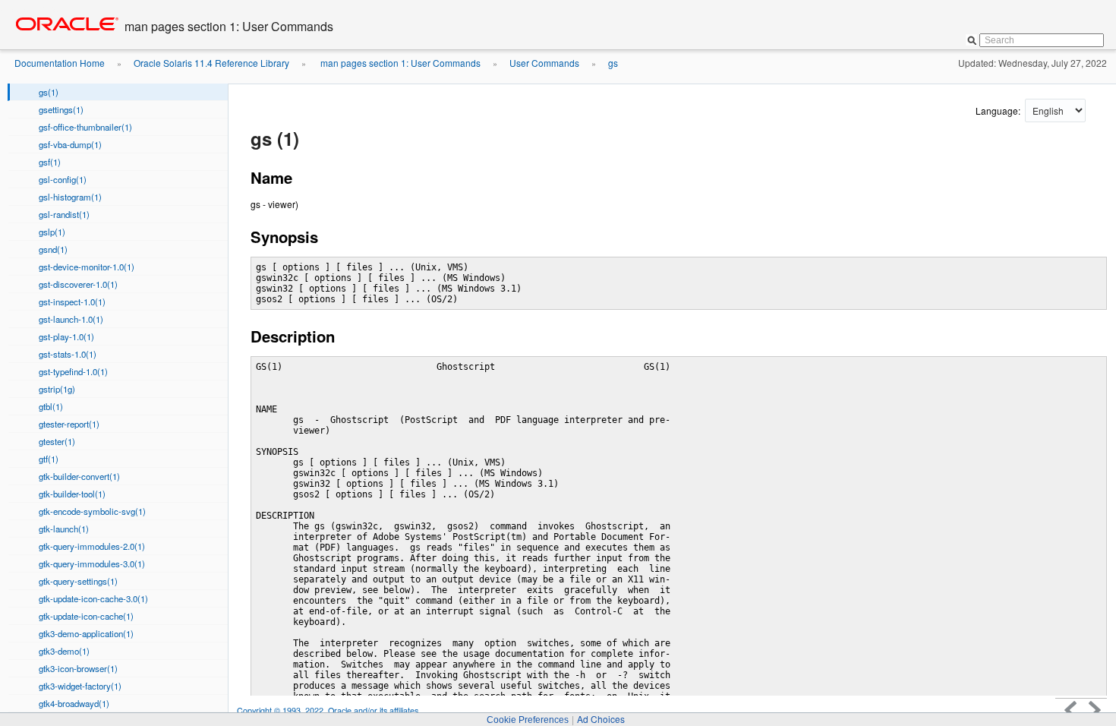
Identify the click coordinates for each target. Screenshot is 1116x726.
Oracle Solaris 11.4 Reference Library (211, 62)
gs (613, 62)
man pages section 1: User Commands (399, 62)
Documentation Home (59, 62)
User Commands (544, 62)
